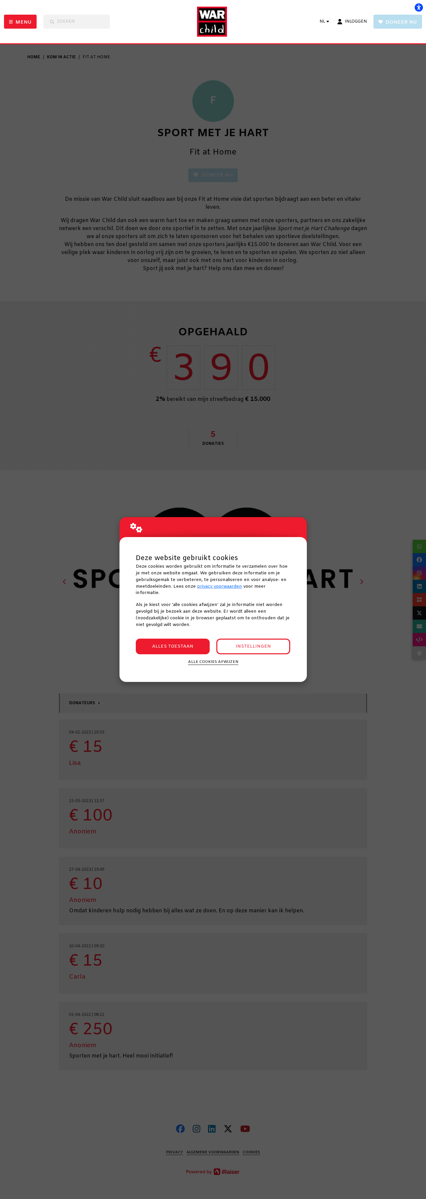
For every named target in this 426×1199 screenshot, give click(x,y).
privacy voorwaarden (219, 586)
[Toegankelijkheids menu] (419, 7)
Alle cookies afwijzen (213, 662)
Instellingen (253, 646)
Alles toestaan (172, 646)
